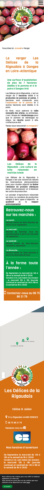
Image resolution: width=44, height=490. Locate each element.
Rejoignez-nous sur (14, 428)
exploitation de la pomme (20, 102)
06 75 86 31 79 (15, 422)
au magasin (31, 126)
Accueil (18, 48)
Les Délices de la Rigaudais (22, 17)
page (28, 482)
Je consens (7, 486)
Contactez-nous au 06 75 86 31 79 (23, 295)
